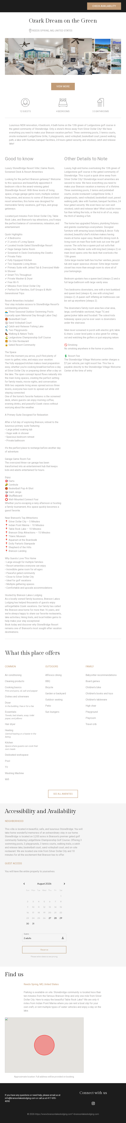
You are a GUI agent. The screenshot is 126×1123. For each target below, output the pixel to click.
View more (63, 86)
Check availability (104, 6)
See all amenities (63, 794)
